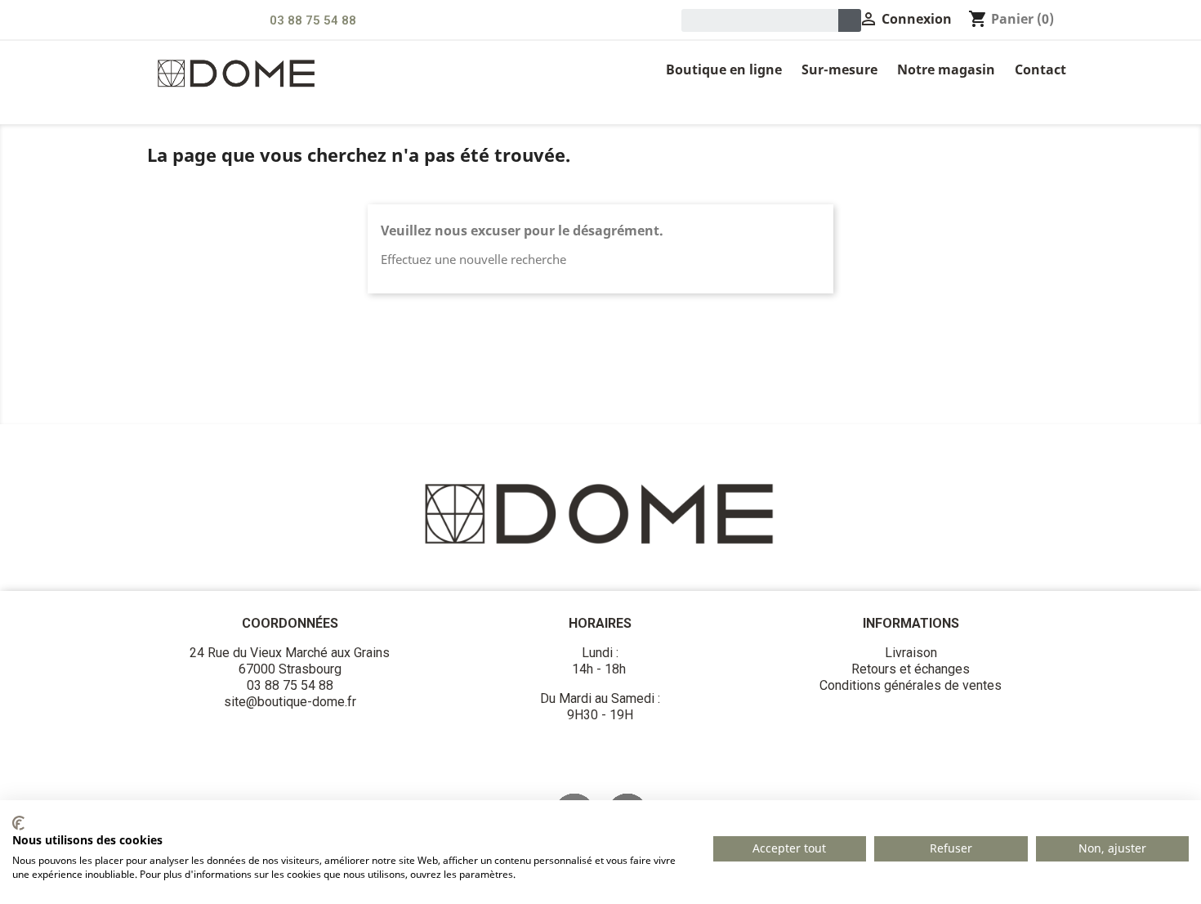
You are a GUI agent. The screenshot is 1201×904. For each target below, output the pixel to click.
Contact (1040, 69)
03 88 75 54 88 (313, 20)
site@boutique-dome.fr (290, 701)
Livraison (911, 652)
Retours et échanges (910, 669)
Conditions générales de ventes (910, 685)
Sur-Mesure (839, 69)
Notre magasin (946, 69)
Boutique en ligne (724, 69)
